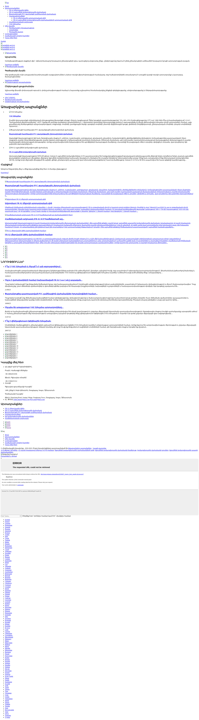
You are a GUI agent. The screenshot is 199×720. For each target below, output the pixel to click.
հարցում (4, 173)
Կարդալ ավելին (12, 64)
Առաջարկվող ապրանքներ (80, 448)
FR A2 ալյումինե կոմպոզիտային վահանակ (27, 12)
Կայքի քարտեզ (99, 448)
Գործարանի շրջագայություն (21, 28)
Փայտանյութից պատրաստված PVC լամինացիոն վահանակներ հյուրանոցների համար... (51, 294)
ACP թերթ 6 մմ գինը (9, 450)
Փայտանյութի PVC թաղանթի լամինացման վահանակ (32, 14)
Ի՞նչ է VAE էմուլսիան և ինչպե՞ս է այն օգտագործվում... (33, 266)
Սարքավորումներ (17, 16)
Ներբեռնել (13, 30)
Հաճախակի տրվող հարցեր (17, 36)
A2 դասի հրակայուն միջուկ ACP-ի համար (36, 450)
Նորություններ (11, 34)
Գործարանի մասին (13, 99)
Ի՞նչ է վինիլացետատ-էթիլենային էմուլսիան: (28, 321)
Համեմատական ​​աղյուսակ (21, 22)
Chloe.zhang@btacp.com (21, 399)
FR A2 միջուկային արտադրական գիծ (29, 18)
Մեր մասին (10, 26)
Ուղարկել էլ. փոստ (9, 456)
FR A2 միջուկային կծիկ (19, 10)
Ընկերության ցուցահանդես (17, 101)
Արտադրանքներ (12, 8)
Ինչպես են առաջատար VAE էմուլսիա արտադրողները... (34, 307)
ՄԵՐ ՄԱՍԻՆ (10, 98)
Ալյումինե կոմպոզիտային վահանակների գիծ (74, 450)
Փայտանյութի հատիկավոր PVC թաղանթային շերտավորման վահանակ (40, 134)
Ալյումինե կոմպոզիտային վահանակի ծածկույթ (115, 450)
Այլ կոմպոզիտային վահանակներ (19, 416)
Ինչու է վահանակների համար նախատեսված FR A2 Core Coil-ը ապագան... (43, 280)
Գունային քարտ (16, 32)
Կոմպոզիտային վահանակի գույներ (152, 450)
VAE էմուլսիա (15, 24)
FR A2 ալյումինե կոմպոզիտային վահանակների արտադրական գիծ (42, 20)
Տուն (7, 6)
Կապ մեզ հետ (11, 38)
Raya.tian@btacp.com (37, 399)
